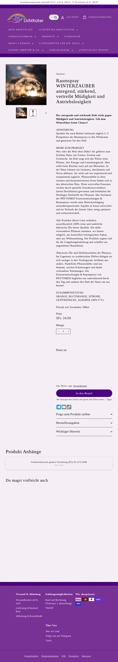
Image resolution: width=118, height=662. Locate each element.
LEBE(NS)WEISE (60, 50)
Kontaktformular (31, 656)
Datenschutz (73, 656)
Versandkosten (80, 386)
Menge (60, 325)
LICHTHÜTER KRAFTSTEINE (57, 30)
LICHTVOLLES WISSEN (93, 50)
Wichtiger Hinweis (68, 431)
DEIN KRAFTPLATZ (21, 30)
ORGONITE (49, 37)
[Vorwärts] (44, 113)
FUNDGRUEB (72, 37)
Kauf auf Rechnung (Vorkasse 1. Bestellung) (58, 602)
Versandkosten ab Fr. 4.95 (27, 602)
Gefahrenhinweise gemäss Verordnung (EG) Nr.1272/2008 (59, 462)
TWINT (49, 608)
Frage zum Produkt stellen (73, 414)
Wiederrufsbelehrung (50, 656)
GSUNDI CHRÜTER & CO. (25, 50)
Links (49, 640)
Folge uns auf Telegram (58, 636)
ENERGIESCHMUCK (21, 37)
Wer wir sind (52, 631)
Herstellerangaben (67, 423)
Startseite (60, 74)
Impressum (86, 656)
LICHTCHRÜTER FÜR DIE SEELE (60, 43)
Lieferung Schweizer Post (27, 610)
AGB (64, 656)
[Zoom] (26, 85)
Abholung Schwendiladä (29, 616)
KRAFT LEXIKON (20, 43)
